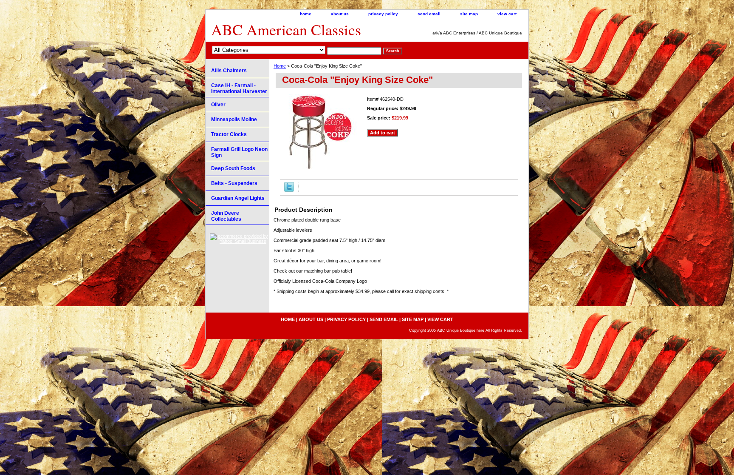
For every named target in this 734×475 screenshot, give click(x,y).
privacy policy (383, 13)
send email (429, 13)
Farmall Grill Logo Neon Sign (239, 152)
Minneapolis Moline (234, 119)
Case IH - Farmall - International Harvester (239, 88)
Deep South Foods (233, 168)
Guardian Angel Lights (238, 198)
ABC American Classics (286, 29)
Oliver (218, 105)
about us (340, 13)
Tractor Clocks (229, 134)
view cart (507, 13)
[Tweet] (289, 190)
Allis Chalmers (229, 71)
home (305, 13)
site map (469, 13)
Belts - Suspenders (234, 183)
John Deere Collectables (226, 216)
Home (280, 65)
